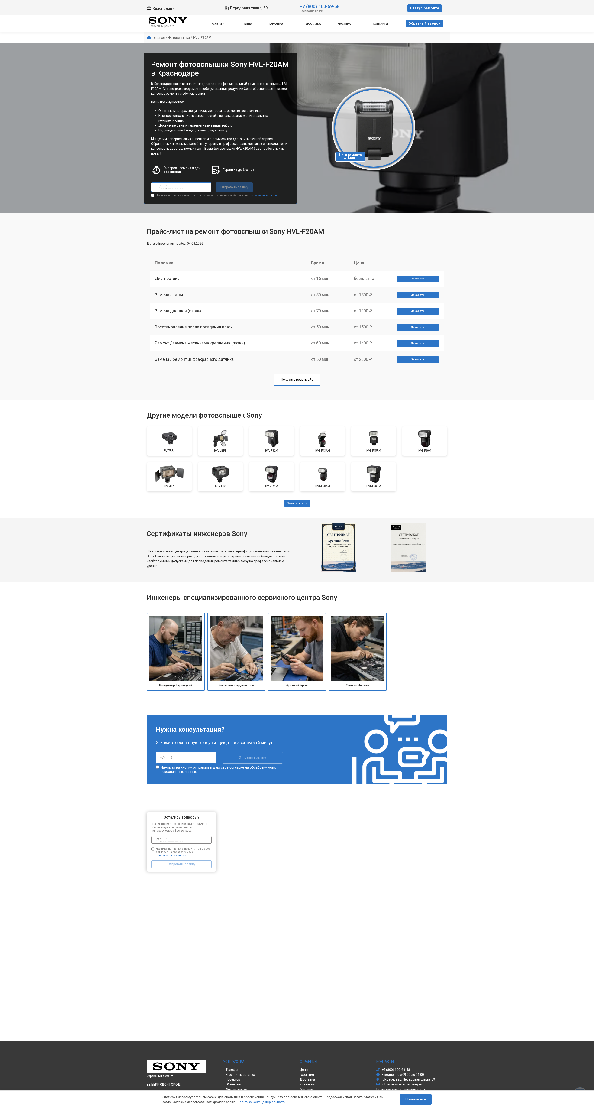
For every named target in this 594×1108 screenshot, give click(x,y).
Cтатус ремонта (424, 8)
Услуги (216, 23)
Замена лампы (169, 294)
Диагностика (167, 278)
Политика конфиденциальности (261, 1102)
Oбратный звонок (425, 23)
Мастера (344, 23)
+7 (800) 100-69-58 (319, 6)
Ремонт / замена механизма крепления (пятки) (200, 343)
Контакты (380, 23)
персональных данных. (264, 195)
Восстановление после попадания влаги (194, 327)
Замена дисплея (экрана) (179, 310)
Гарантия (276, 23)
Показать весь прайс (297, 379)
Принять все (415, 1099)
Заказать (418, 278)
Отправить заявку (234, 187)
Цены (248, 23)
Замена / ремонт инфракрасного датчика (194, 359)
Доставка (313, 23)
